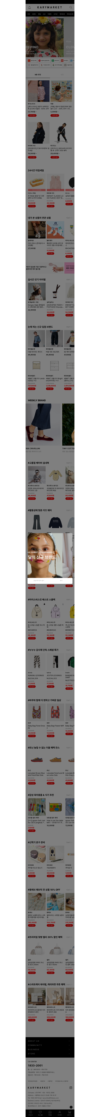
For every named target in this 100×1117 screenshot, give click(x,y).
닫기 (61, 580)
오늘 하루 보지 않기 (38, 580)
